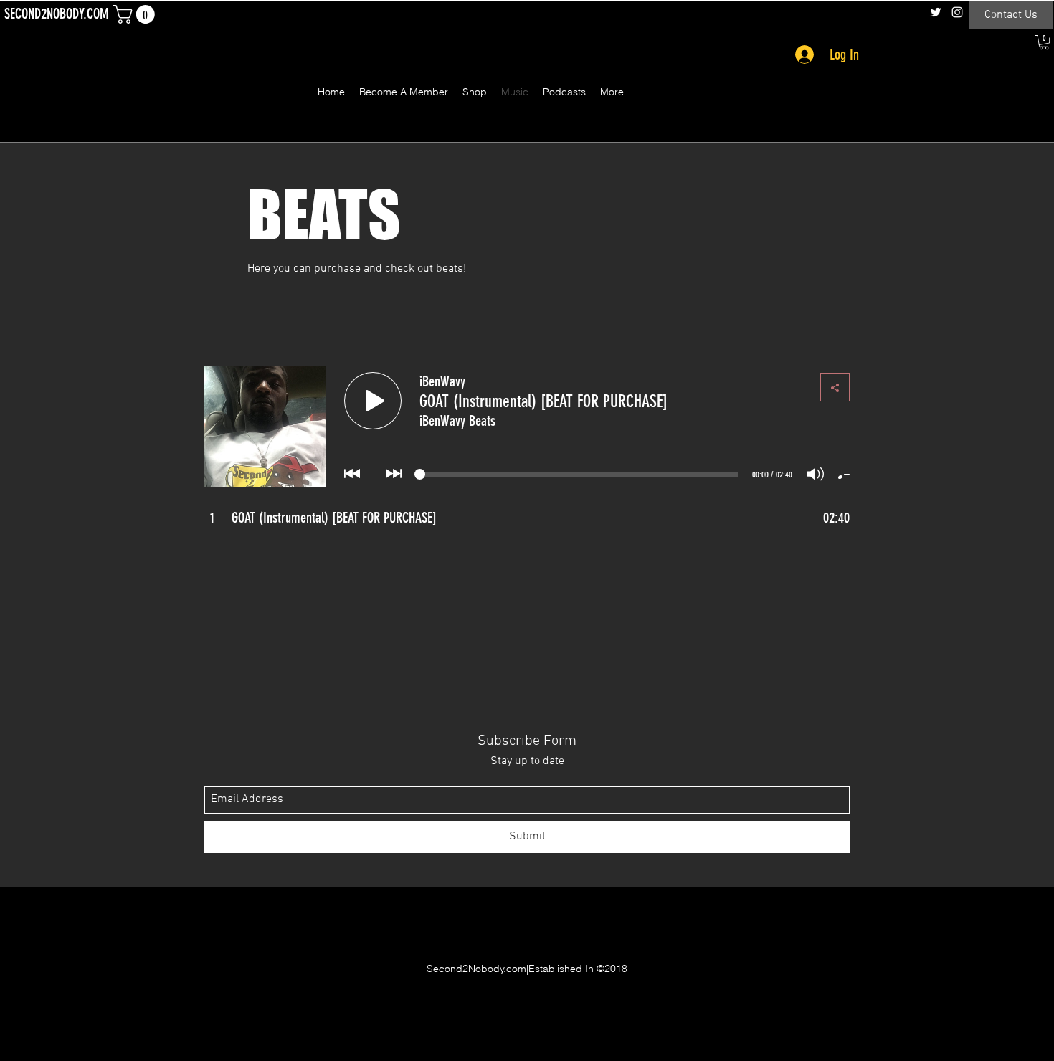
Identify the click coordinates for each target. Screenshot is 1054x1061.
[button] (136, 14)
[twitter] (936, 12)
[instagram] (957, 12)
